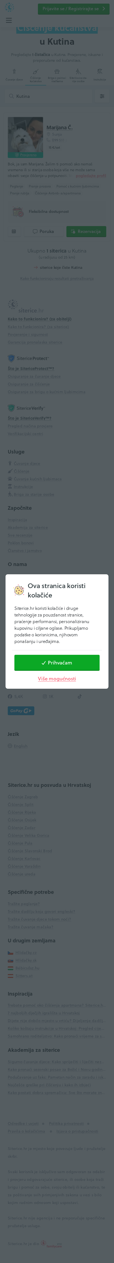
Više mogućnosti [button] (57, 678)
